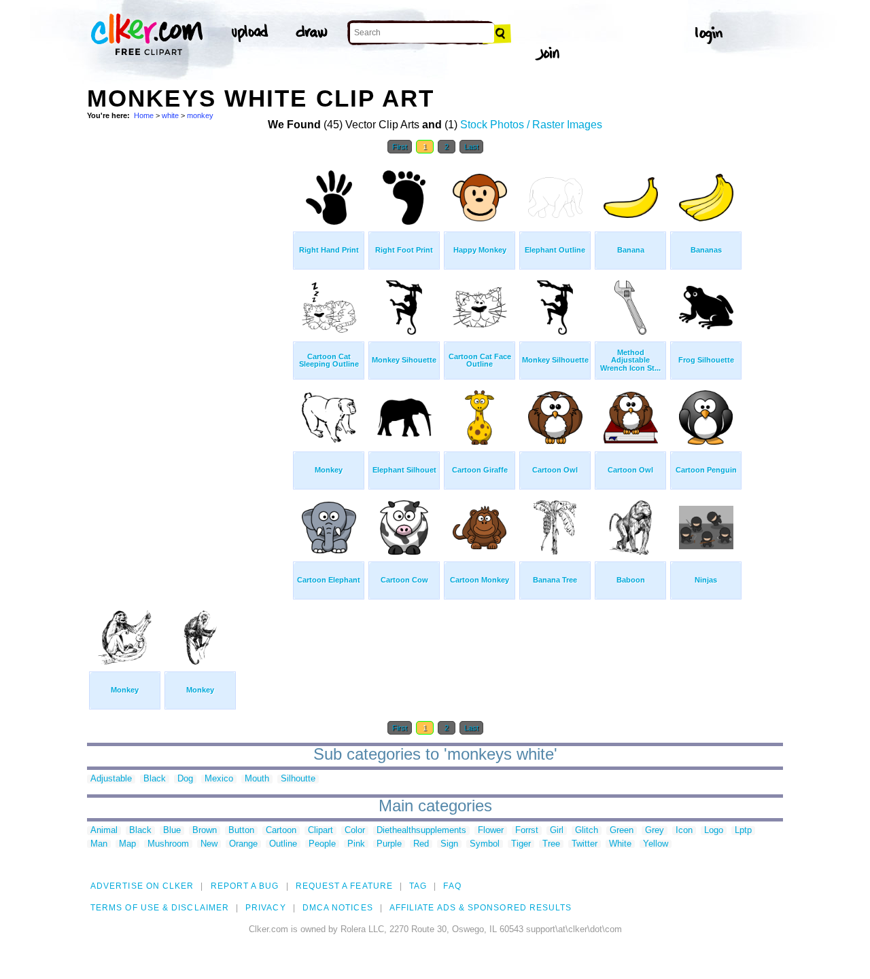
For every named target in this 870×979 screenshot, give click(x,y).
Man (98, 844)
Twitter (584, 844)
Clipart (320, 830)
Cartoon (281, 830)
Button (241, 830)
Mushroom (168, 844)
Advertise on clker (142, 886)
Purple (389, 844)
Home (144, 115)
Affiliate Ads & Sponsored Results (480, 907)
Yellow (655, 844)
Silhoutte (298, 779)
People (322, 844)
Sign (449, 844)
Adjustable (111, 779)
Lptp (743, 830)
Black (154, 779)
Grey (654, 830)
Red (421, 844)
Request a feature (344, 886)
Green (621, 830)
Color (355, 830)
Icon (684, 830)
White (620, 844)
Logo (713, 830)
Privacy (265, 907)
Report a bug (245, 886)
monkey (200, 115)
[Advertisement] (189, 365)
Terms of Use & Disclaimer (159, 907)
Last (471, 147)
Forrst (526, 830)
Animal (104, 830)
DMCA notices (337, 907)
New (209, 844)
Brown (204, 830)
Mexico (219, 779)
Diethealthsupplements (421, 830)
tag (418, 886)
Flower (491, 830)
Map (127, 844)
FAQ (452, 886)
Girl (556, 830)
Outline (283, 844)
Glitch (586, 830)
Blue (172, 830)
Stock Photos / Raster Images (531, 124)
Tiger (521, 844)
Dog (185, 779)
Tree (551, 844)
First (399, 147)
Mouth (257, 779)
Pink (356, 844)
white (170, 115)
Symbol (485, 844)
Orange (243, 844)
